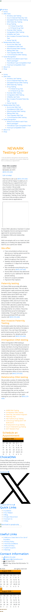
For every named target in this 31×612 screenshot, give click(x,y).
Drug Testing (11, 24)
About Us (6, 67)
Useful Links (8, 534)
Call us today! (7, 175)
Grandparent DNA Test (15, 46)
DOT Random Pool (12, 429)
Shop (5, 69)
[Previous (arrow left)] (0, 611)
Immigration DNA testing (14, 340)
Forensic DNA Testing (14, 30)
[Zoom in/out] (0, 609)
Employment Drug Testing (15, 425)
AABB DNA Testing (12, 410)
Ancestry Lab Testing (14, 16)
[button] (15, 72)
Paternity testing (10, 283)
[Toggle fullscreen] (2, 609)
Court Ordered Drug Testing (16, 427)
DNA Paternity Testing (14, 22)
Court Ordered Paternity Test (17, 18)
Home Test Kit (12, 40)
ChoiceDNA (8, 457)
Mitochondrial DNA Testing (16, 48)
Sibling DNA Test (12, 50)
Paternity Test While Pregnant (16, 414)
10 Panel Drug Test (17, 28)
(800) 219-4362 (8, 172)
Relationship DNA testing (14, 377)
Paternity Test (11, 416)
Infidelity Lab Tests (13, 34)
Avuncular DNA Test (14, 44)
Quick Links (8, 507)
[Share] (4, 609)
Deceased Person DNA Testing (17, 20)
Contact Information (14, 553)
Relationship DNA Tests (11, 42)
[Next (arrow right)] (2, 611)
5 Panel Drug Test (16, 26)
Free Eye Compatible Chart (16, 65)
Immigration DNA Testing (15, 32)
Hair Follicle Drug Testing (15, 418)
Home (5, 12)
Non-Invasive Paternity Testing (13, 321)
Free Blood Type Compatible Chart (19, 63)
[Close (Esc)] (6, 609)
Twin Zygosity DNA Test (15, 52)
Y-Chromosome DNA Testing (17, 55)
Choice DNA (9, 569)
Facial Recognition (9, 57)
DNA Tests (7, 14)
